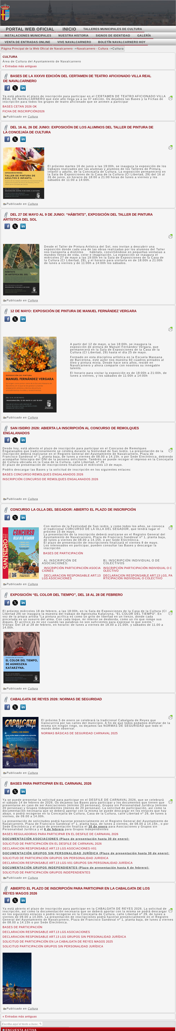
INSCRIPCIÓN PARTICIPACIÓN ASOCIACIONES (71, 569)
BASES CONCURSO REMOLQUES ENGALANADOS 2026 (43, 474)
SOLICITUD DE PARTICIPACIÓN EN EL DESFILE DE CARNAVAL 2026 (52, 843)
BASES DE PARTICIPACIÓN (62, 553)
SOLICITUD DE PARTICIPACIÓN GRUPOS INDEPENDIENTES (46, 872)
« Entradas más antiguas (20, 66)
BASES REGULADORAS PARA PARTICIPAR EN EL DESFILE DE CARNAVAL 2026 (60, 834)
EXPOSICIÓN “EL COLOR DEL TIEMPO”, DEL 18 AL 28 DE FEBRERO (66, 595)
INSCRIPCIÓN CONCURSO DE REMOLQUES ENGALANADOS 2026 (50, 479)
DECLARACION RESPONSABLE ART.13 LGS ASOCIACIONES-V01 (50, 848)
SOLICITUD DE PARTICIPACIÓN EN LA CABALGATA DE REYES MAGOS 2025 (58, 941)
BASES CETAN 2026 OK (20, 106)
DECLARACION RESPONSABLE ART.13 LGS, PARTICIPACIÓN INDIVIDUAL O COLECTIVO (138, 577)
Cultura (33, 116)
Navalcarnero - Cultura (92, 48)
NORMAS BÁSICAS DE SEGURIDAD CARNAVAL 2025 (79, 733)
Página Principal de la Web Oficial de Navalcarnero (37, 48)
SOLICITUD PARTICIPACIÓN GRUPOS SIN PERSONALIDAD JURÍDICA (53, 946)
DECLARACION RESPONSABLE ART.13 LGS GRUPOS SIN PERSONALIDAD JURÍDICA (64, 936)
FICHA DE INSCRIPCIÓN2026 (24, 111)
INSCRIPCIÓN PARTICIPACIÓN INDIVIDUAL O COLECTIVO (137, 569)
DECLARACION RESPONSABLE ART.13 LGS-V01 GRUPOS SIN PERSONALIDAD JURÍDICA (68, 862)
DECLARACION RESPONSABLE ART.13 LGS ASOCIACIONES (71, 577)
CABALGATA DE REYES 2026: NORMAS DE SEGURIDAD (56, 699)
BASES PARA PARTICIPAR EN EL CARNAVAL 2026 (50, 783)
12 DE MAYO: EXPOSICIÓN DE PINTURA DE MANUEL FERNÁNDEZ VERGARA (73, 311)
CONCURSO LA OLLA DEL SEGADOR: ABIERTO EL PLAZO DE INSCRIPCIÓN (73, 509)
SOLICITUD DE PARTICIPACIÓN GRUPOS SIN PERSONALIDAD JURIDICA (55, 858)
